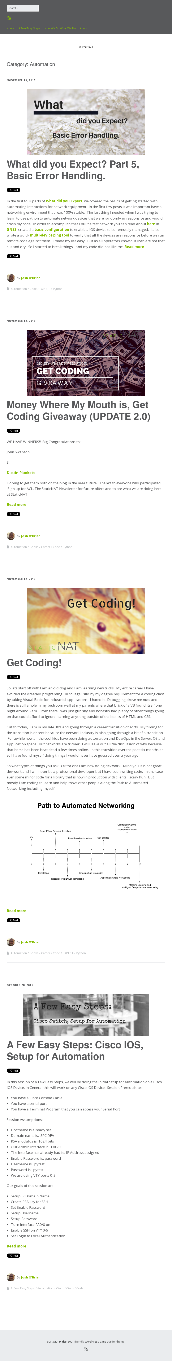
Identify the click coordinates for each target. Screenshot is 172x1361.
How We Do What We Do (60, 28)
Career (45, 547)
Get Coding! (34, 662)
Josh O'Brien (30, 278)
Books (34, 547)
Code (33, 289)
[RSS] (10, 18)
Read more (134, 246)
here (151, 223)
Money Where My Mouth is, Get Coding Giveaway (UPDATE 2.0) (78, 410)
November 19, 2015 (21, 80)
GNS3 (12, 229)
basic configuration (52, 229)
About (83, 28)
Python (58, 289)
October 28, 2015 (20, 985)
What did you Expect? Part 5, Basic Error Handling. (73, 169)
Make (62, 1341)
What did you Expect (64, 201)
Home (10, 28)
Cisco (60, 1288)
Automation (19, 289)
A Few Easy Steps (29, 28)
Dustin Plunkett (21, 472)
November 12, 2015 (21, 321)
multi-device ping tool (50, 235)
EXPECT (44, 289)
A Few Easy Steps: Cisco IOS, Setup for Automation (75, 1050)
